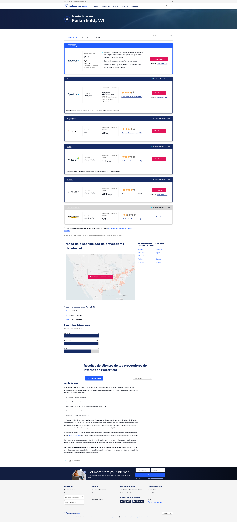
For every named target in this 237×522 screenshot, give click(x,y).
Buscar (168, 6)
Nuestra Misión (151, 493)
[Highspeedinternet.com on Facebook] (149, 502)
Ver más (159, 217)
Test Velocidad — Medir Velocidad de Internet (131, 489)
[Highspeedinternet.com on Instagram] (155, 502)
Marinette (141, 256)
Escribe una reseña (94, 378)
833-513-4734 (162, 63)
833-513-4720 (162, 97)
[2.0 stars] (125, 92)
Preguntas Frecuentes (97, 496)
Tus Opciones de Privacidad (145, 517)
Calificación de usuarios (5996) (131, 96)
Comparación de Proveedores (99, 489)
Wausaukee (159, 249)
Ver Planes (157, 93)
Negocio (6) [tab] (85, 37)
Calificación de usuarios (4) (132, 219)
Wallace (140, 259)
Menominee (142, 253)
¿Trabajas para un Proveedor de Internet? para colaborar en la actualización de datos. (93, 235)
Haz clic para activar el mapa (100, 277)
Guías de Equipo (96, 493)
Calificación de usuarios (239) (132, 133)
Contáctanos (151, 496)
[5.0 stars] (133, 92)
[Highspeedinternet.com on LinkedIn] (161, 502)
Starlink (70, 180)
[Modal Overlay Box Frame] (118, 473)
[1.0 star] (123, 92)
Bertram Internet (73, 207)
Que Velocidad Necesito (126, 493)
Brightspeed (71, 119)
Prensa (149, 499)
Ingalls (158, 253)
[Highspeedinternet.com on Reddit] (158, 502)
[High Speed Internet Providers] (75, 6)
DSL (67, 315)
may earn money (70, 1)
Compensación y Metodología (112, 517)
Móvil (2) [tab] (97, 37)
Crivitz (140, 249)
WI (70, 460)
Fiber (67, 320)
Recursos (125, 6)
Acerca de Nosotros (152, 489)
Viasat (69, 146)
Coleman (141, 262)
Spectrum (70, 79)
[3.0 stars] (128, 92)
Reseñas (115, 6)
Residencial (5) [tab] (72, 37)
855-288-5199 (162, 194)
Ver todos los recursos (97, 499)
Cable (68, 311)
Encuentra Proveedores (102, 6)
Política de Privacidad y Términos (128, 517)
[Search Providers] (82, 497)
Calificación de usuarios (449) (132, 161)
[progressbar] (81, 335)
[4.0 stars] (131, 92)
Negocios (134, 6)
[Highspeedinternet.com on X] (152, 502)
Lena (157, 256)
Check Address (157, 59)
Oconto (158, 259)
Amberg (158, 262)
